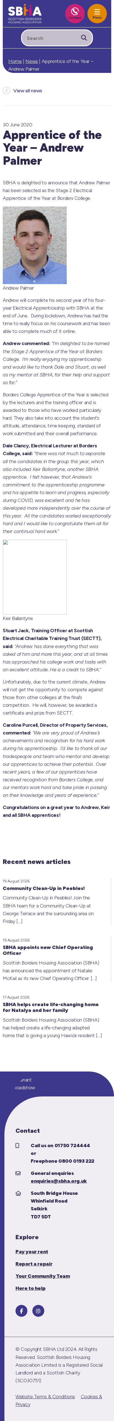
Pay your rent (31, 1252)
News (31, 61)
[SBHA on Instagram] (38, 1311)
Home (15, 61)
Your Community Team (42, 1276)
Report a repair (33, 1264)
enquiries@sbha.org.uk (59, 1181)
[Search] (84, 37)
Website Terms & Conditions (45, 1397)
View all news (27, 91)
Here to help (30, 1288)
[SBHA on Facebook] (21, 1311)
